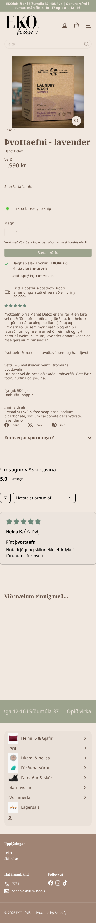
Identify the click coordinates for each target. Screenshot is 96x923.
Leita (8, 852)
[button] (15, 305)
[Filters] (5, 498)
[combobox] (48, 44)
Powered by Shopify (51, 912)
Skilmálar (11, 858)
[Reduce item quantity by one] (8, 232)
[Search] (86, 44)
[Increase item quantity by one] (25, 232)
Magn (9, 223)
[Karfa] (76, 25)
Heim (8, 130)
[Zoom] (76, 121)
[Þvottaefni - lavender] (36, 646)
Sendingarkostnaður (40, 242)
